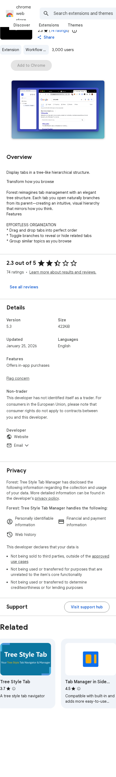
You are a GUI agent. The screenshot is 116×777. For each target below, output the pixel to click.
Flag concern (17, 378)
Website (21, 436)
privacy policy (47, 498)
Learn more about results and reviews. (62, 272)
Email (18, 445)
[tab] (22, 25)
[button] (58, 110)
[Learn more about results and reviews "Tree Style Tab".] (13, 688)
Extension (10, 49)
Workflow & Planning (37, 49)
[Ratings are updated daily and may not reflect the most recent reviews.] (74, 30)
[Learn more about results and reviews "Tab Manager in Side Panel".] (78, 688)
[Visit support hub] (87, 607)
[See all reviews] (24, 287)
